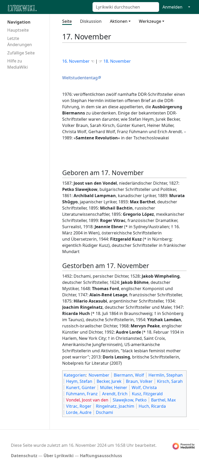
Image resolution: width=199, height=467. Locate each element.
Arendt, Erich (114, 394)
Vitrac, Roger (78, 406)
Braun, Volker (139, 381)
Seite (67, 21)
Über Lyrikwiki (59, 455)
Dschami (104, 412)
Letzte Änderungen (19, 41)
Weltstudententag (80, 78)
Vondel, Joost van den (87, 400)
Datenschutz (24, 455)
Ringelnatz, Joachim (115, 406)
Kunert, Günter (81, 387)
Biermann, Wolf (129, 375)
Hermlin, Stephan (165, 375)
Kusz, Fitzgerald (147, 394)
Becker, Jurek (109, 381)
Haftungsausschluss (101, 455)
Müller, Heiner (113, 387)
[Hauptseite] (47, 7)
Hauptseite (18, 30)
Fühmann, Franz (82, 394)
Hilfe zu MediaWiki (17, 64)
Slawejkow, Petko (130, 400)
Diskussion (91, 21)
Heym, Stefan (79, 381)
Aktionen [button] (118, 21)
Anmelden (172, 7)
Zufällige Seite (21, 53)
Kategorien (75, 375)
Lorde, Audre (78, 412)
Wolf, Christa (144, 387)
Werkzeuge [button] (150, 21)
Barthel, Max (163, 400)
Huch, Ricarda (152, 406)
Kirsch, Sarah (170, 381)
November (99, 375)
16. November (76, 61)
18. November (117, 61)
